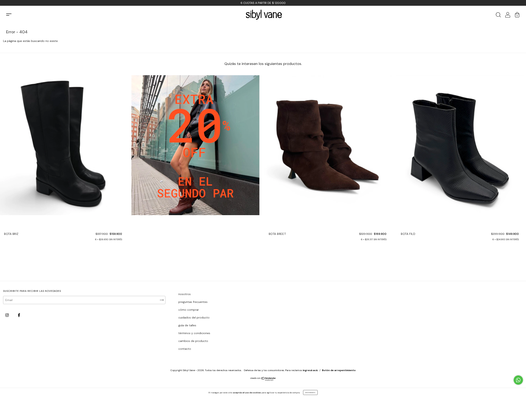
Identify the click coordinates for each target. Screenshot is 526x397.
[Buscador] (498, 16)
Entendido (310, 392)
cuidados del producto (194, 317)
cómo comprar (188, 310)
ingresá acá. (310, 370)
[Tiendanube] (263, 380)
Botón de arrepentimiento (339, 370)
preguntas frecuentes (193, 302)
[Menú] (9, 14)
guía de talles (187, 325)
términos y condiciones (194, 333)
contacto (184, 349)
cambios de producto (193, 341)
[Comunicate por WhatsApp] (518, 380)
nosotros (184, 294)
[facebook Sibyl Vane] (19, 315)
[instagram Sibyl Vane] (7, 315)
